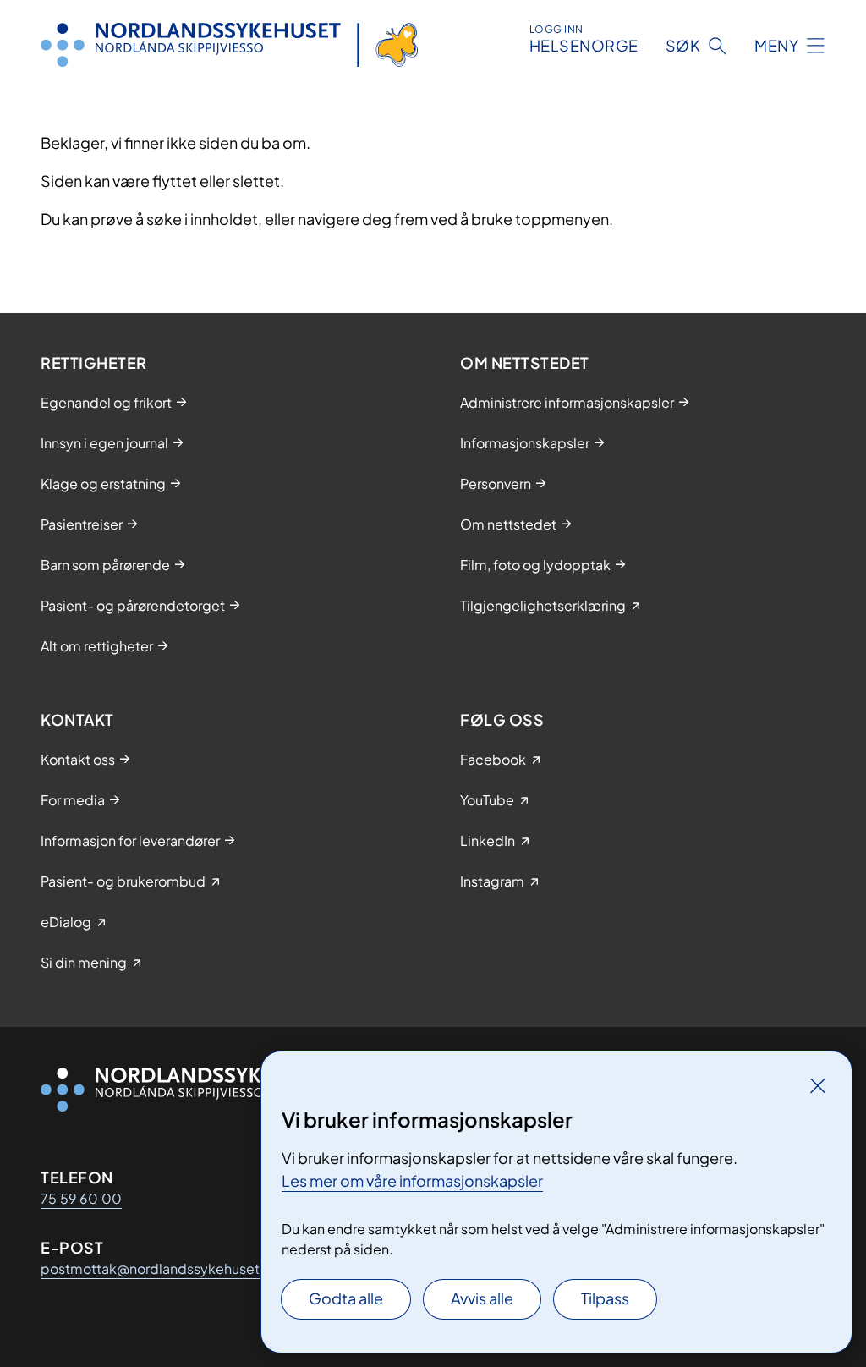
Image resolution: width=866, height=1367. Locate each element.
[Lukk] (817, 1085)
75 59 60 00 (81, 1198)
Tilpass (605, 1298)
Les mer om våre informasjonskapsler (412, 1180)
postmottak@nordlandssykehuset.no (160, 1268)
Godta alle (346, 1298)
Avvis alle (482, 1298)
